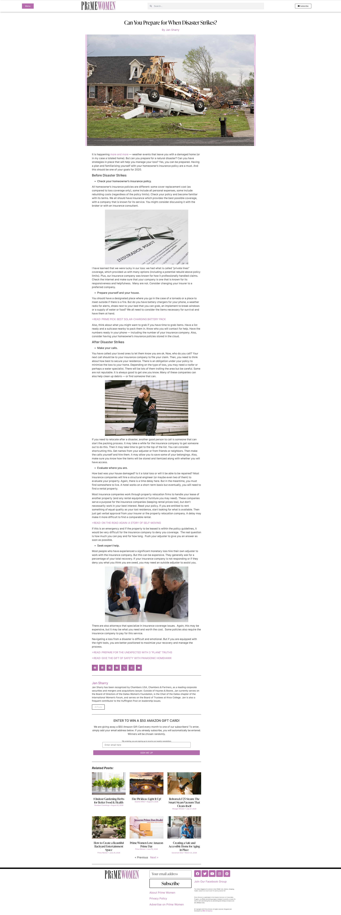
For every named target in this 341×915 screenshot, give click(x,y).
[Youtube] (212, 873)
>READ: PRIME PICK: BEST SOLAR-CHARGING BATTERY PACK (129, 319)
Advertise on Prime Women (166, 904)
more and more (119, 154)
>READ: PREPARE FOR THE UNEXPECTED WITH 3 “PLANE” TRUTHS (132, 652)
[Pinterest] (227, 873)
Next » (154, 857)
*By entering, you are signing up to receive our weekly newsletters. (146, 741)
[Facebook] (197, 873)
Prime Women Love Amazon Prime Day (146, 844)
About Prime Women (162, 892)
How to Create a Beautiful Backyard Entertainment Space (109, 846)
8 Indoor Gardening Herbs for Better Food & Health (108, 800)
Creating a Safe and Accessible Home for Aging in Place (184, 846)
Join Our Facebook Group (210, 881)
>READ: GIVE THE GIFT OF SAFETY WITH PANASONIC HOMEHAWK (132, 658)
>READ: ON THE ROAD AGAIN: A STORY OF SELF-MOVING (126, 522)
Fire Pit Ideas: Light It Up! (146, 799)
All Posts (98, 707)
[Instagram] (219, 873)
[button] (95, 668)
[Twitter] (205, 873)
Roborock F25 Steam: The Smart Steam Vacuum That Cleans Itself (184, 802)
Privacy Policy (158, 898)
